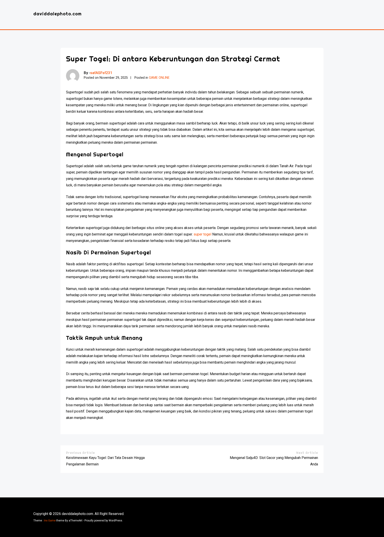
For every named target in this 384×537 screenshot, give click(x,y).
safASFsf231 (101, 72)
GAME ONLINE (159, 78)
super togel (202, 234)
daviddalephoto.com (57, 13)
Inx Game (50, 520)
